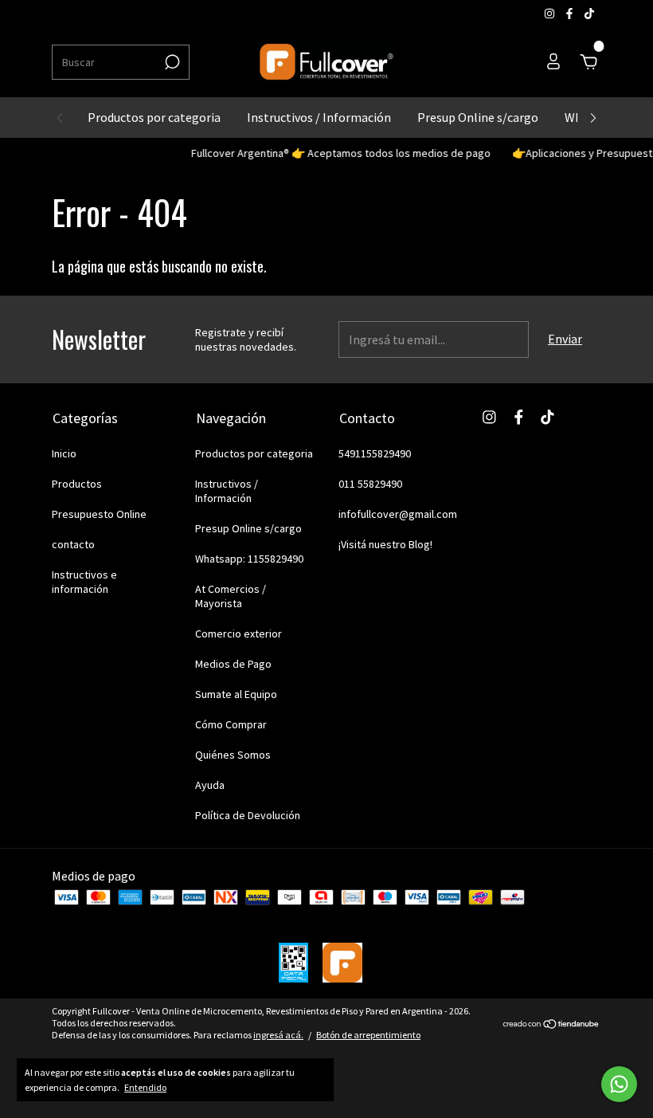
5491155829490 (374, 453)
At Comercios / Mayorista (230, 596)
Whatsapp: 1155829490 (249, 558)
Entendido (145, 1087)
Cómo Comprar (231, 724)
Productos (77, 484)
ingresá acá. (278, 1035)
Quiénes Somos (233, 754)
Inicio (64, 453)
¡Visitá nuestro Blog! (385, 544)
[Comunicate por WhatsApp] (619, 1084)
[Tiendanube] (551, 1025)
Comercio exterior (238, 633)
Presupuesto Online (99, 514)
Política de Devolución (247, 815)
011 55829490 (370, 484)
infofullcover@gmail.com (397, 514)
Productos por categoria (154, 117)
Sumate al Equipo (236, 694)
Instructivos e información (84, 581)
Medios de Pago (233, 664)
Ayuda (210, 785)
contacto (73, 544)
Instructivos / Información (319, 117)
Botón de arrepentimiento (368, 1035)
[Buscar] (171, 62)
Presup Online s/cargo (477, 117)
